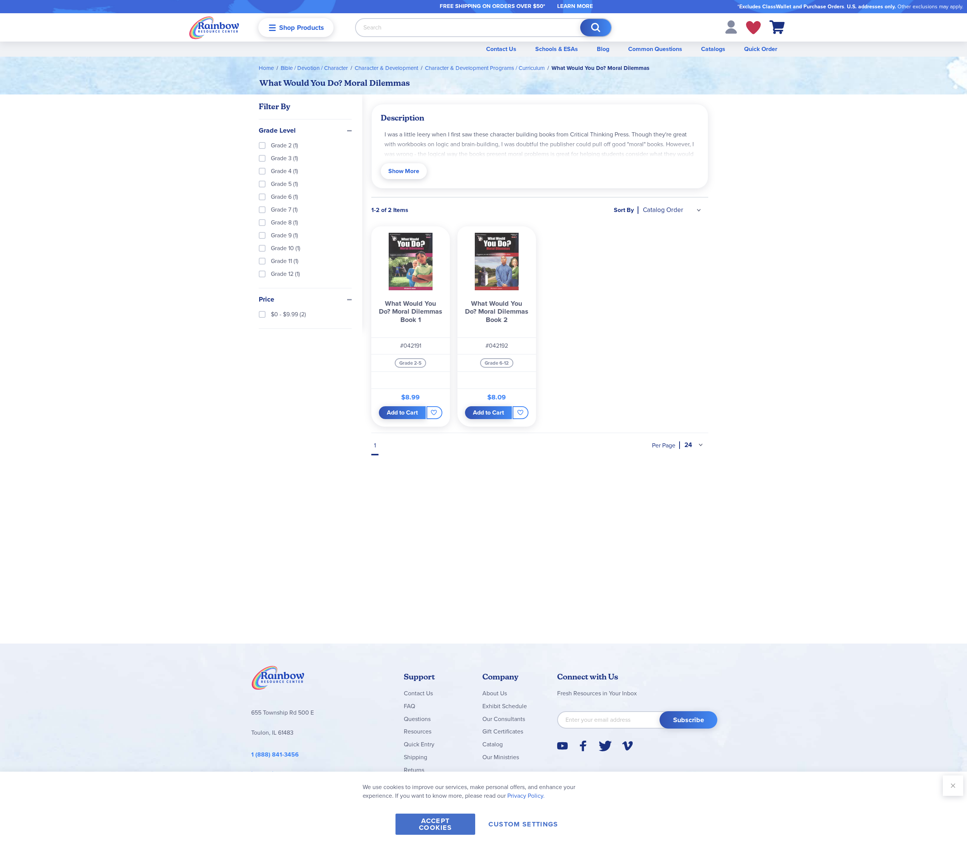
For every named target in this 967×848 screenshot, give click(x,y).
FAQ (409, 706)
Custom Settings (523, 824)
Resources (417, 731)
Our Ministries (500, 757)
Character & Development (386, 68)
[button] (731, 26)
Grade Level (277, 131)
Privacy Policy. (526, 795)
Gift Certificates (502, 731)
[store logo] (214, 27)
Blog (603, 49)
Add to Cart (402, 412)
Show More (403, 171)
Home (266, 68)
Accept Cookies (435, 824)
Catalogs (713, 49)
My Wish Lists (753, 27)
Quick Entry (419, 744)
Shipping (415, 757)
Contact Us (501, 49)
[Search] (595, 27)
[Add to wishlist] (434, 412)
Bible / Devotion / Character (314, 68)
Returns (414, 770)
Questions (417, 719)
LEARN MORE (575, 6)
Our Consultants (503, 719)
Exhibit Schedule (504, 706)
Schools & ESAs (556, 49)
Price (266, 299)
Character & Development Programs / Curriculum (485, 68)
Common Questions (655, 49)
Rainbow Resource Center (278, 679)
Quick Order (760, 49)
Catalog (492, 744)
